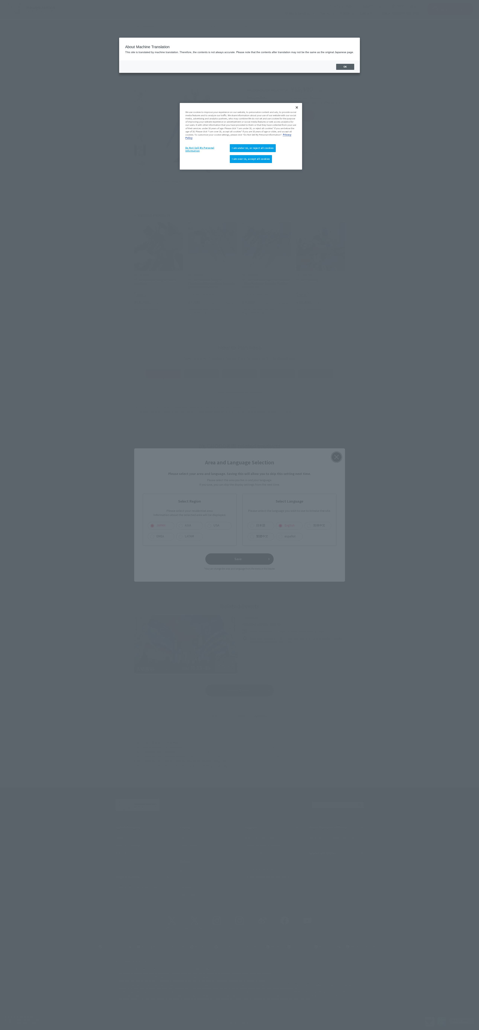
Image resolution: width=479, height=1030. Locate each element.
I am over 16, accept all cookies (251, 158)
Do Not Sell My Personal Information (199, 149)
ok (345, 67)
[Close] (297, 107)
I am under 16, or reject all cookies (253, 147)
